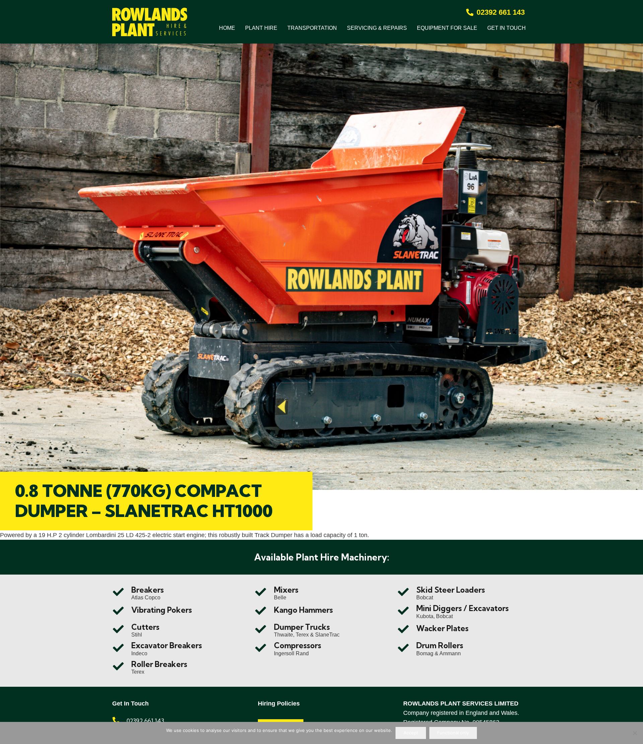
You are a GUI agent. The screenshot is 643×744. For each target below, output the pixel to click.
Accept (411, 732)
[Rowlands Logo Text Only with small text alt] (149, 22)
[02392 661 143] (119, 721)
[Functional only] (634, 733)
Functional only (453, 732)
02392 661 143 (145, 721)
